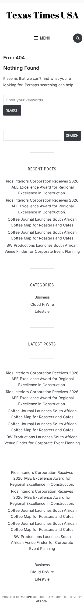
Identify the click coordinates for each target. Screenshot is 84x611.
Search (72, 135)
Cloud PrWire (42, 304)
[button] (42, 38)
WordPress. (29, 597)
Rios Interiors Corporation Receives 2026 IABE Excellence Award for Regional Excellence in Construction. (42, 187)
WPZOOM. (42, 601)
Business (42, 297)
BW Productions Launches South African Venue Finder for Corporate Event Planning (42, 542)
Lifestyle (42, 311)
